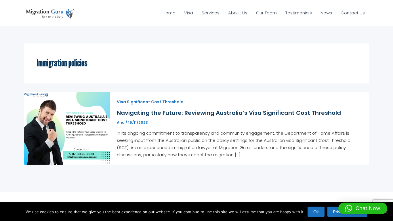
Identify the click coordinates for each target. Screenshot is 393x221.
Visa (188, 13)
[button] (362, 208)
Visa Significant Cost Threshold (150, 102)
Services (211, 13)
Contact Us (353, 13)
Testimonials (298, 13)
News (326, 13)
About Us (237, 13)
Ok (316, 212)
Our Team (266, 13)
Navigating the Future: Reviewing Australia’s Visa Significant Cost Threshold (229, 113)
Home (169, 13)
